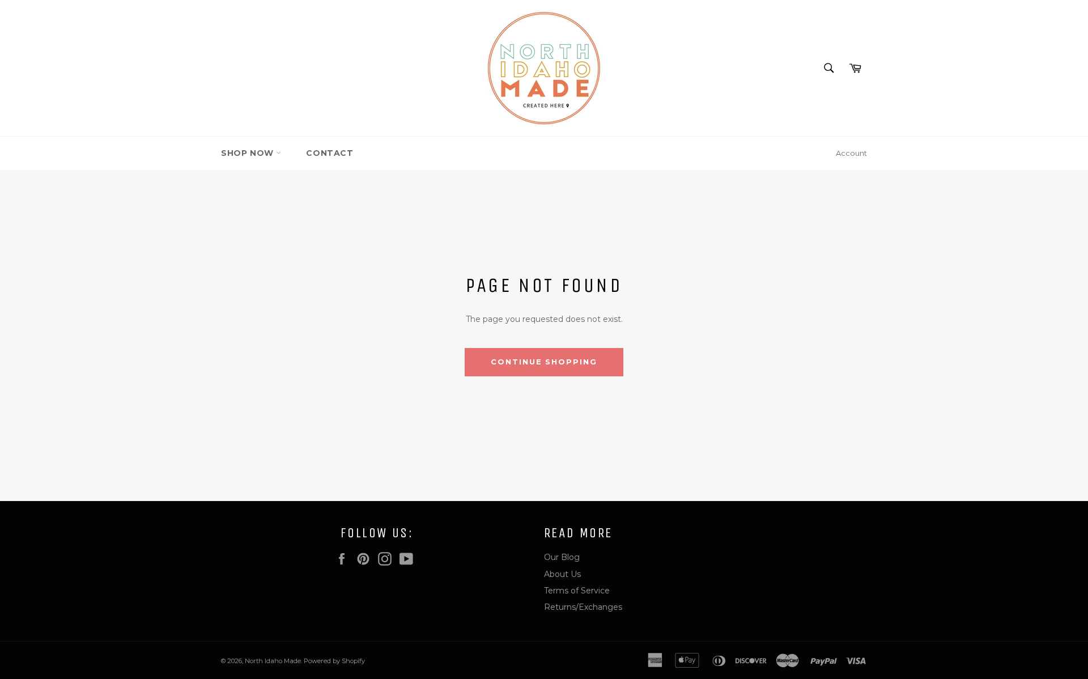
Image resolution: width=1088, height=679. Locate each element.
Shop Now (248, 153)
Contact (329, 153)
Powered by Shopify (334, 661)
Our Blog (562, 557)
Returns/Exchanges (583, 607)
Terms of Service (577, 590)
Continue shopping (544, 361)
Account (851, 153)
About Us (562, 574)
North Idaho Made (273, 661)
